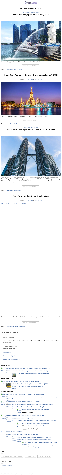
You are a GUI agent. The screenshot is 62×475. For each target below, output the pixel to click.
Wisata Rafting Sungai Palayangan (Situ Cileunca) (36, 439)
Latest (25, 12)
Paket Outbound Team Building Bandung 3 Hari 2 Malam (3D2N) (24, 381)
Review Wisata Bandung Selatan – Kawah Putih (35, 423)
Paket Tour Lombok (35, 194)
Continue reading (30, 65)
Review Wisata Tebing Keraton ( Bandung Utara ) (36, 409)
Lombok (28, 194)
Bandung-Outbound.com (33, 474)
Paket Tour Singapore (33, 12)
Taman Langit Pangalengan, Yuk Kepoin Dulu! (25, 434)
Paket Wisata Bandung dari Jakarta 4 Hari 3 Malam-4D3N (33, 373)
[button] (60, 2)
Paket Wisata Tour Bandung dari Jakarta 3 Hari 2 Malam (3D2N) (30, 371)
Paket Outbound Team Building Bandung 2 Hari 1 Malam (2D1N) (30, 384)
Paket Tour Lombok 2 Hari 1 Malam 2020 (31, 196)
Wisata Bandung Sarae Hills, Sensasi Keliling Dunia (31, 407)
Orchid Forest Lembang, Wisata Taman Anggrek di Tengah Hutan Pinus (32, 404)
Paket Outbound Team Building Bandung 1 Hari (30, 386)
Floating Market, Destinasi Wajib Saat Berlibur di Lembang (23, 401)
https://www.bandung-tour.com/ (11, 359)
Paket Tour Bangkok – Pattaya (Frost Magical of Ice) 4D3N (31, 75)
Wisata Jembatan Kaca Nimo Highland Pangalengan (42, 442)
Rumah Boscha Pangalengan (14, 431)
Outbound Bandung (6, 465)
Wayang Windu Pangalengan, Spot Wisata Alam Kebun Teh (34, 437)
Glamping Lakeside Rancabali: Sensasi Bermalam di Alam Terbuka (25, 415)
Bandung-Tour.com (16, 474)
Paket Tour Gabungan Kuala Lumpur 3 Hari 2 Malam (31, 130)
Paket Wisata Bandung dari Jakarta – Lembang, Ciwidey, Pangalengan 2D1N (28, 368)
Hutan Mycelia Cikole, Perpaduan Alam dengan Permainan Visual (25, 394)
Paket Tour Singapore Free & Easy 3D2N (31, 15)
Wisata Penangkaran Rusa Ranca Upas (39, 426)
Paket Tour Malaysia (33, 127)
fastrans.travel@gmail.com (10, 356)
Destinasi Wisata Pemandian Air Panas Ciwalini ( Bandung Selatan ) (36, 420)
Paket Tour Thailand (15, 124)
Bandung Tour (38, 79)
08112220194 (7, 352)
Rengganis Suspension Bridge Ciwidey (23, 418)
